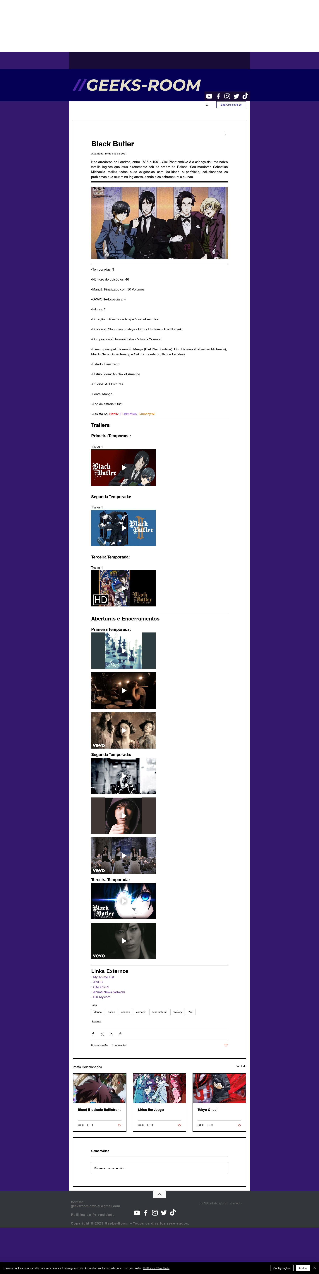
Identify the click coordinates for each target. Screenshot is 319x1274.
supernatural (159, 1011)
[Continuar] (159, 1194)
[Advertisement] (111, 26)
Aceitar (303, 1268)
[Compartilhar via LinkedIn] (111, 1034)
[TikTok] (245, 96)
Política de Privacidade (156, 1268)
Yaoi (190, 1011)
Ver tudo (241, 1066)
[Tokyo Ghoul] (219, 1088)
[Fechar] (314, 1268)
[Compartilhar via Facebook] (93, 1034)
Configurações (281, 1268)
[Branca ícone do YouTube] (209, 96)
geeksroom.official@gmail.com (95, 1206)
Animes (96, 1021)
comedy (140, 1011)
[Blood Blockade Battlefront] (99, 1088)
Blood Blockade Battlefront (99, 1110)
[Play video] (123, 467)
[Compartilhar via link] (120, 1034)
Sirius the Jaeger (151, 1110)
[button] (207, 104)
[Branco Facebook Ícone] (218, 96)
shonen (125, 1011)
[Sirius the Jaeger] (159, 1088)
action (111, 1011)
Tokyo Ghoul (207, 1110)
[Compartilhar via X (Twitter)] (102, 1034)
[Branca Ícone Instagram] (227, 96)
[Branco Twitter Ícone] (236, 96)
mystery (177, 1011)
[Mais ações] (225, 133)
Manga (98, 1011)
